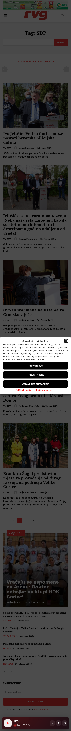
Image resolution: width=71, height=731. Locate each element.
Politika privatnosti (44, 390)
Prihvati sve (35, 365)
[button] (66, 341)
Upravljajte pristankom (35, 383)
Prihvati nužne (35, 374)
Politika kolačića (23, 390)
